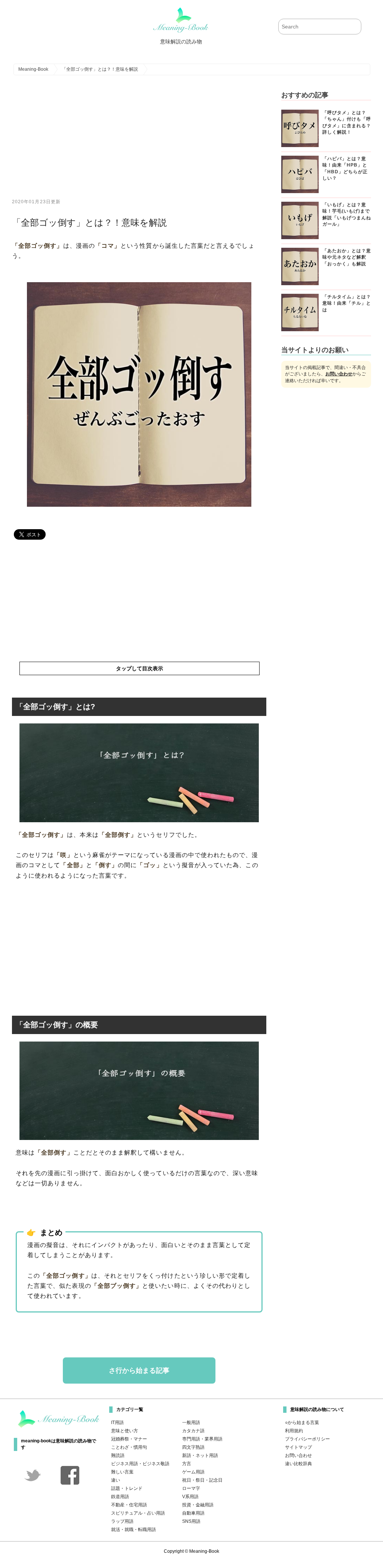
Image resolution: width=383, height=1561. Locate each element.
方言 (186, 1463)
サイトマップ (298, 1447)
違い (115, 1480)
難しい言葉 (122, 1472)
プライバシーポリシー (307, 1439)
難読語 (118, 1455)
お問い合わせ (338, 373)
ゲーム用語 (193, 1472)
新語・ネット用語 (200, 1455)
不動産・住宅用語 (129, 1505)
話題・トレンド (127, 1488)
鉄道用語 (120, 1496)
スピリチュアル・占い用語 (138, 1513)
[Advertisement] (139, 142)
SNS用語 (191, 1521)
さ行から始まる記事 (139, 1370)
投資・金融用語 (198, 1505)
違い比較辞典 (298, 1463)
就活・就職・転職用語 (133, 1529)
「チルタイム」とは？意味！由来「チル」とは (346, 303)
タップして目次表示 (139, 668)
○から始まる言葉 (302, 1422)
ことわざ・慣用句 (129, 1447)
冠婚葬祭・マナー (129, 1439)
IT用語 (117, 1422)
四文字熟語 (193, 1447)
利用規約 (294, 1431)
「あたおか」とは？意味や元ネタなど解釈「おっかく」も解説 (346, 257)
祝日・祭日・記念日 (202, 1480)
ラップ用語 (122, 1521)
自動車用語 (193, 1513)
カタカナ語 (193, 1431)
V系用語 (190, 1496)
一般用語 (191, 1422)
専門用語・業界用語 (202, 1439)
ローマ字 (191, 1488)
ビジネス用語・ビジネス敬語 (140, 1463)
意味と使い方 (124, 1431)
